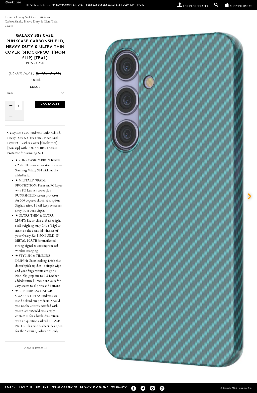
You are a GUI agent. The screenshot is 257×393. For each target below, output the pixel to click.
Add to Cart (50, 104)
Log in (187, 6)
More (140, 5)
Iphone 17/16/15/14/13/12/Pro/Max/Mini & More (55, 5)
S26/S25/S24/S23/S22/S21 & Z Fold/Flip (110, 5)
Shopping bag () (240, 6)
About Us (25, 387)
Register (202, 6)
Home (9, 17)
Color (35, 87)
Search (10, 387)
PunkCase (35, 63)
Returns (42, 387)
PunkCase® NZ (245, 388)
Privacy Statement (94, 387)
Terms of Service (64, 387)
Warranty (119, 387)
